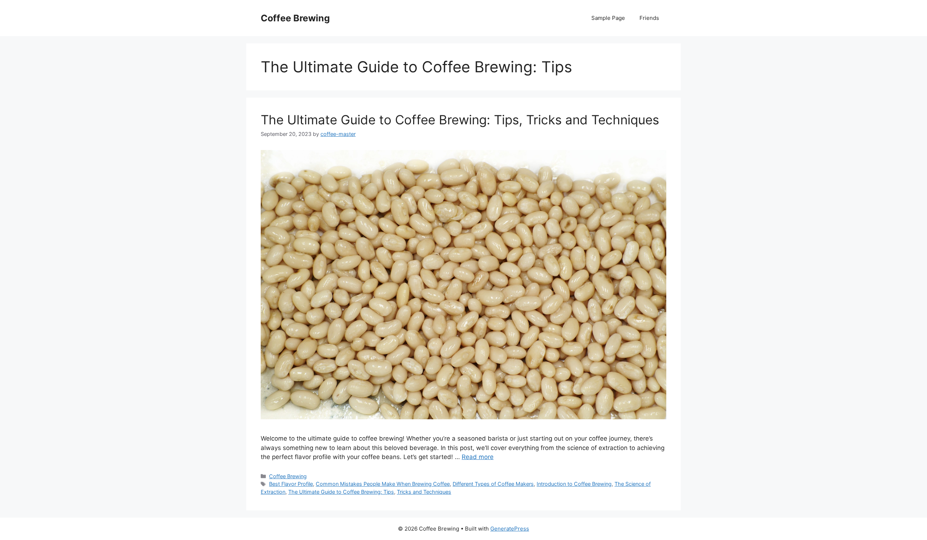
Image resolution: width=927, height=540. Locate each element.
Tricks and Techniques (424, 492)
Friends (649, 17)
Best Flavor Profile (291, 484)
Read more (478, 456)
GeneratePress (509, 528)
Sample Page (608, 17)
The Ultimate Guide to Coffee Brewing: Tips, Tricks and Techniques (460, 119)
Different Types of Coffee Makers (493, 484)
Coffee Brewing (295, 18)
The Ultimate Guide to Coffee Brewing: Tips (341, 492)
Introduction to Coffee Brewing (574, 484)
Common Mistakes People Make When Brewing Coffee (383, 484)
